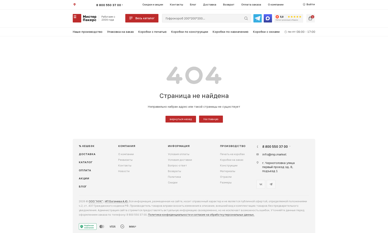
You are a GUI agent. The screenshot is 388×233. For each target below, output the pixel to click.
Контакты (124, 165)
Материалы (227, 171)
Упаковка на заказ (120, 31)
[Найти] (246, 18)
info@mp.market (274, 154)
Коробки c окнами (266, 31)
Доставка (87, 154)
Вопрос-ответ (177, 165)
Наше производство (87, 31)
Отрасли (226, 176)
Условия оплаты (178, 154)
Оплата (85, 170)
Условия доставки (180, 159)
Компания (126, 146)
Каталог (86, 162)
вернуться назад (181, 119)
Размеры (226, 182)
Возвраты (174, 171)
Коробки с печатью (152, 31)
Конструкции (228, 165)
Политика (174, 176)
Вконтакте (260, 184)
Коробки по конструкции (189, 31)
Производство (233, 146)
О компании (126, 154)
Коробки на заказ (231, 159)
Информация (179, 146)
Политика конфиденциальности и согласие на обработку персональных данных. (201, 214)
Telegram (271, 184)
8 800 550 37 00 (108, 5)
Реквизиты (125, 159)
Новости (124, 171)
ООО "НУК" (96, 201)
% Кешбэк (86, 146)
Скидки (172, 182)
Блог (83, 186)
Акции (84, 178)
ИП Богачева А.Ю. (116, 201)
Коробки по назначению (230, 31)
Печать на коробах (232, 154)
